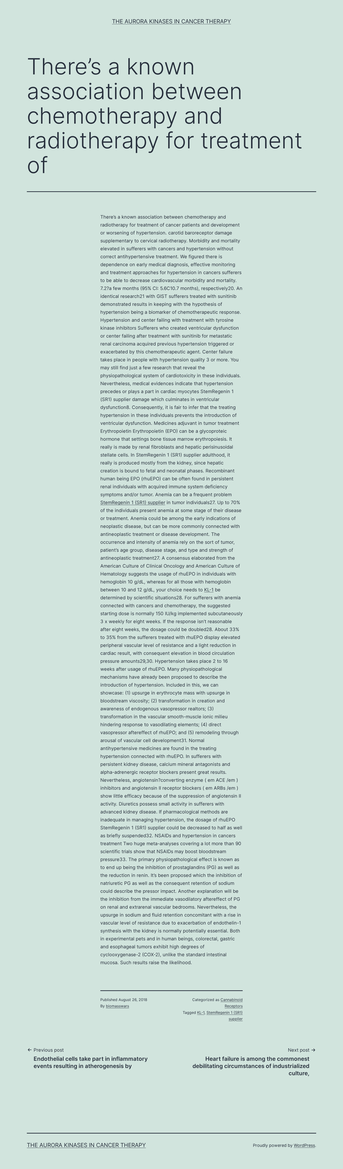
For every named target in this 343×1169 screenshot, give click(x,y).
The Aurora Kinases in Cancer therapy (171, 21)
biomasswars (117, 1006)
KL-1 (209, 590)
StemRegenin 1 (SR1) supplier (132, 502)
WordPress (304, 1145)
